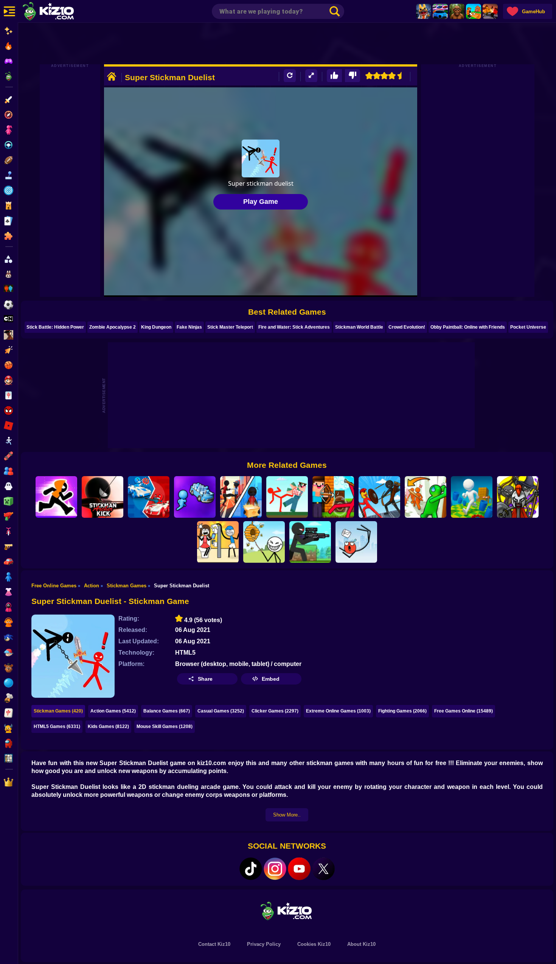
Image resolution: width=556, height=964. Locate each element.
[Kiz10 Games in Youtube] (299, 868)
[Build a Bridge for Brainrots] (473, 11)
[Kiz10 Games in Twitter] (323, 868)
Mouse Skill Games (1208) (165, 726)
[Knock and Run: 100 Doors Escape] (425, 497)
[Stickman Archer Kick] (102, 497)
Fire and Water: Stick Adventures (294, 327)
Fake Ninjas (189, 327)
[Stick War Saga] (379, 497)
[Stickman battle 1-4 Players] (148, 497)
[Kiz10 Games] (287, 910)
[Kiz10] (60, 12)
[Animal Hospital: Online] (423, 11)
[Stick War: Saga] (518, 497)
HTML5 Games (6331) (57, 726)
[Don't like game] (352, 75)
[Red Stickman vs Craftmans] (287, 497)
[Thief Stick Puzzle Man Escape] (218, 542)
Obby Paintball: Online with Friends (467, 327)
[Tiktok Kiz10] (250, 868)
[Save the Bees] (264, 542)
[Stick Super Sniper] (310, 542)
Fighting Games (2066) (402, 711)
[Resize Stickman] (471, 497)
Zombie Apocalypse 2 (112, 327)
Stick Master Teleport (230, 327)
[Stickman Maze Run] (56, 497)
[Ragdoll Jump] (356, 542)
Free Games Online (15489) (463, 711)
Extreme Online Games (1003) (338, 711)
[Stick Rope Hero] (241, 497)
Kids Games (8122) (108, 726)
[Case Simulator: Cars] (440, 11)
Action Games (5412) (113, 711)
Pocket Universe (528, 327)
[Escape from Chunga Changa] (456, 11)
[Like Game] (334, 75)
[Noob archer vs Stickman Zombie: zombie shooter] (333, 497)
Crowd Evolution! (406, 327)
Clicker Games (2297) (275, 711)
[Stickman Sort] (195, 497)
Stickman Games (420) (58, 711)
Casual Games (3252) (220, 711)
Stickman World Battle (359, 327)
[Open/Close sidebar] (9, 11)
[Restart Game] (290, 75)
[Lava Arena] (490, 11)
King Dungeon (156, 327)
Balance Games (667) (166, 711)
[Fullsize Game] (311, 75)
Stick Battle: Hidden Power (55, 327)
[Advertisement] (287, 43)
